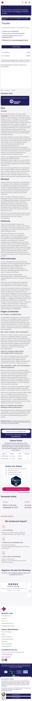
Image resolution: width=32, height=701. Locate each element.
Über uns (4, 621)
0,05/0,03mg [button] (16, 47)
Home (2, 90)
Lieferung (4, 618)
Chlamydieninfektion (7, 639)
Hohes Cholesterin (7, 636)
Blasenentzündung (7, 644)
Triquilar (13, 90)
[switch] (3, 699)
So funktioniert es (6, 615)
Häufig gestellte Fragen (8, 626)
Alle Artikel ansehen (7, 516)
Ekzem (3, 634)
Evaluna (18, 11)
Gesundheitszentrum (7, 623)
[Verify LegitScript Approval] (16, 481)
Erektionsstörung (6, 646)
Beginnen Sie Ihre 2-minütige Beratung (16, 431)
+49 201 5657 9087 (7, 654)
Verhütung (7, 90)
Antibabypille (4, 115)
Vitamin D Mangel (6, 632)
